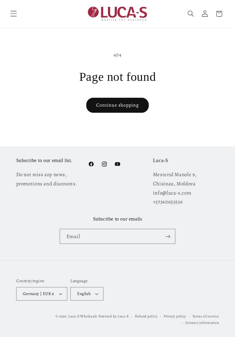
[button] (13, 14)
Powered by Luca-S (114, 316)
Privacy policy (175, 316)
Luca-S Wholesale (82, 316)
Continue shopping (117, 105)
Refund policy (146, 316)
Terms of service (205, 316)
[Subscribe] (168, 236)
